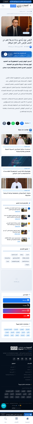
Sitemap (14, 405)
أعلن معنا (12, 372)
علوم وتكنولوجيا (15, 261)
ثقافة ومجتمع (16, 258)
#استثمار (6, 335)
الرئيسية (29, 11)
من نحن (12, 367)
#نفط (12, 335)
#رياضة (6, 397)
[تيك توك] (14, 359)
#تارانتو (17, 332)
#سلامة (22, 335)
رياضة (21, 254)
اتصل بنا (12, 369)
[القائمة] (30, 6)
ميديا (7, 261)
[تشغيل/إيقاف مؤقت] (5, 54)
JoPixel (13, 408)
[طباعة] (4, 123)
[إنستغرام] (22, 359)
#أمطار (12, 332)
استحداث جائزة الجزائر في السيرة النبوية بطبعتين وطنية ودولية (17, 150)
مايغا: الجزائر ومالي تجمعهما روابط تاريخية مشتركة (17, 194)
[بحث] (2, 6)
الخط (3, 405)
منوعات (27, 264)
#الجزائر (27, 329)
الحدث (27, 254)
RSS (19, 405)
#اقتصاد (16, 329)
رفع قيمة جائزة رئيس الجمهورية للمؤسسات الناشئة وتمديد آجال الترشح (16, 172)
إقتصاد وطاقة (26, 258)
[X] (17, 123)
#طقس (22, 329)
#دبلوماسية (18, 394)
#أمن (28, 332)
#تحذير (23, 332)
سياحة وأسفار (25, 261)
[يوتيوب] (18, 359)
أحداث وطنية (22, 11)
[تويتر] (26, 359)
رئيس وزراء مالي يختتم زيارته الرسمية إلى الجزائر (13, 415)
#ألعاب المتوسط (8, 329)
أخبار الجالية (14, 254)
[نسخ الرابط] (8, 123)
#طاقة (17, 335)
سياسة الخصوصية (10, 374)
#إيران (28, 335)
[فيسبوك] (22, 123)
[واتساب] (13, 123)
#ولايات (7, 332)
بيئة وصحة (7, 258)
